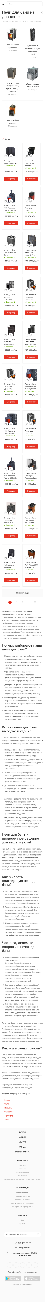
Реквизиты (22, 1176)
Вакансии (22, 1169)
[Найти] (39, 3)
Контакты (22, 1165)
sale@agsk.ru (24, 1248)
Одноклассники (29, 1265)
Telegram (16, 1265)
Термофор (8, 1116)
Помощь (22, 1215)
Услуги (22, 1142)
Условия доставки (22, 1196)
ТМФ (6, 1120)
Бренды (22, 1147)
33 (35, 602)
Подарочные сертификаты (22, 1207)
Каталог (22, 1132)
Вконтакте (9, 1265)
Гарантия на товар (22, 1200)
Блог (22, 1220)
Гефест (7, 1100)
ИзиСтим (8, 1108)
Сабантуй (8, 1112)
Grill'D (6, 1104)
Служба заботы (22, 1152)
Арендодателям (22, 1172)
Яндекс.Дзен (35, 1265)
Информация (22, 1188)
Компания (22, 1160)
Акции (22, 1137)
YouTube (22, 1265)
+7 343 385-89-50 (23, 1243)
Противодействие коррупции (22, 1203)
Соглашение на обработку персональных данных (22, 1179)
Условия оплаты (22, 1193)
